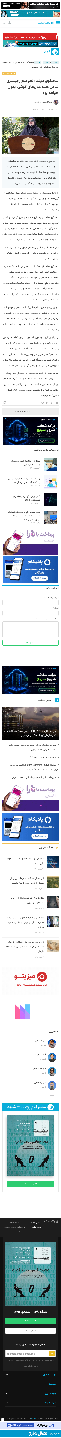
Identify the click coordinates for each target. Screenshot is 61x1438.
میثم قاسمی (40, 1083)
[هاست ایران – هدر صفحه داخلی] (30, 43)
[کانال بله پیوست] (30, 13)
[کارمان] (30, 1011)
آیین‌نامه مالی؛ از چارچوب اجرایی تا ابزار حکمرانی (34, 777)
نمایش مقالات (30, 1330)
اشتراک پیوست (30, 1184)
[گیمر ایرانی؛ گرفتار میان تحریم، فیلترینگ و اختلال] (50, 506)
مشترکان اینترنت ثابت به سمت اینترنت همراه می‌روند (25, 463)
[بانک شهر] (30, 36)
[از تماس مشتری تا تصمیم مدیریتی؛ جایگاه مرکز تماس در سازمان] (50, 488)
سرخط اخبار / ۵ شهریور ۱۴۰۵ (42, 757)
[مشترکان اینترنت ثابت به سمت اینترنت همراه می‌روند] (50, 470)
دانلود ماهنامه (30, 1320)
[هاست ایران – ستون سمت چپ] (30, 431)
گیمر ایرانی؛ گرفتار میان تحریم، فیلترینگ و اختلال (26, 498)
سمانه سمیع (39, 1069)
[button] (58, 22)
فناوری (47, 51)
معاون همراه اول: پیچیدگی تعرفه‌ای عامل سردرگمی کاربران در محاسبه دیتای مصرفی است (24, 515)
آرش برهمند (40, 1055)
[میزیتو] (30, 981)
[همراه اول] (30, 1433)
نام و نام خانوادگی (52, 597)
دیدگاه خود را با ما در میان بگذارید (46, 619)
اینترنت (38, 62)
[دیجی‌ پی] (30, 5)
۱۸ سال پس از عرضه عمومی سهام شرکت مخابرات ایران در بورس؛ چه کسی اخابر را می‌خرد (25, 922)
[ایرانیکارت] (30, 1425)
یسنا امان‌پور (47, 102)
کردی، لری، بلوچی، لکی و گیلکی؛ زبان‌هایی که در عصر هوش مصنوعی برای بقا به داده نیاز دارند (25, 946)
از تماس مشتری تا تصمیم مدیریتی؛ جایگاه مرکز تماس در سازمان (24, 480)
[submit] (52, 1353)
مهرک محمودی (39, 1041)
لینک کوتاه (12, 411)
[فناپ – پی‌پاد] (30, 569)
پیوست (55, 62)
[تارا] (30, 541)
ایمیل (56, 608)
